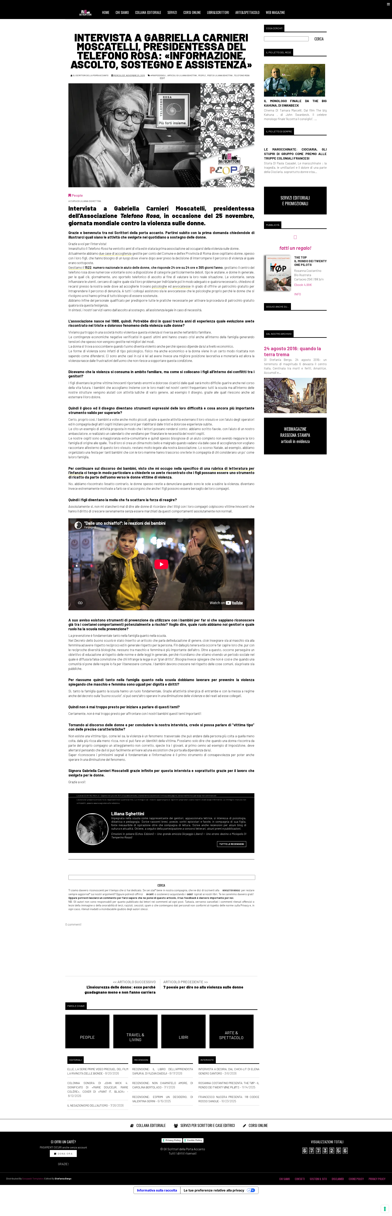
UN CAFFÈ (150, 894)
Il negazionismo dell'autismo (87, 1105)
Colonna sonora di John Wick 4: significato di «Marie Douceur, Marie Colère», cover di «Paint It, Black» (97, 1087)
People (202, 75)
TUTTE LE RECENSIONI (231, 844)
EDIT (162, 78)
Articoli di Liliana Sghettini (182, 75)
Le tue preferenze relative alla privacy (214, 1190)
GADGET (190, 894)
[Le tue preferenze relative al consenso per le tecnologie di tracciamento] (385, 1209)
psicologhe (159, 286)
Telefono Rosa (241, 75)
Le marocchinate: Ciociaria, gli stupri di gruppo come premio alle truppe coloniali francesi (295, 153)
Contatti (300, 1179)
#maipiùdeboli (158, 75)
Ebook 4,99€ (303, 285)
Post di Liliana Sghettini (220, 75)
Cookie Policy (194, 1140)
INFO (297, 294)
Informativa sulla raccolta (157, 1190)
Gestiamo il (79, 267)
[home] (87, 12)
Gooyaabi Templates (33, 1178)
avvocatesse (182, 286)
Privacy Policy (173, 1140)
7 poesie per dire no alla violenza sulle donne (203, 987)
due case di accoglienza (115, 253)
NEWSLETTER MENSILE (231, 890)
